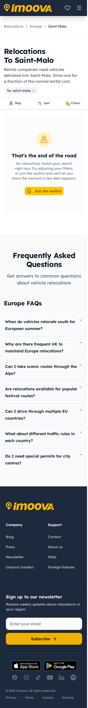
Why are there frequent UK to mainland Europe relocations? (34, 347)
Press (10, 547)
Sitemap (68, 697)
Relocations (13, 26)
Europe (36, 26)
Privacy (11, 697)
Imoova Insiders (20, 567)
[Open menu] (79, 8)
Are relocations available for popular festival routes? (41, 392)
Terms (29, 697)
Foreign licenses (61, 567)
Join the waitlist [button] (47, 191)
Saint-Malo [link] (57, 26)
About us (55, 547)
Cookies (47, 697)
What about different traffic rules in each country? (40, 437)
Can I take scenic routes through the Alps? (41, 370)
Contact (54, 537)
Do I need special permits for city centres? (37, 459)
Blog (10, 537)
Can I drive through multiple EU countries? (36, 415)
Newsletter (15, 557)
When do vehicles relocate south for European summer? (40, 325)
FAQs (52, 557)
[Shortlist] (67, 8)
